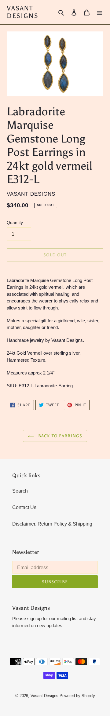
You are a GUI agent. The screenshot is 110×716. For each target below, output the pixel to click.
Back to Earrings (59, 436)
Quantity (15, 222)
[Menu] (99, 12)
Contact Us (24, 507)
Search (20, 491)
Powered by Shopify (77, 695)
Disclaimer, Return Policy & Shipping (52, 523)
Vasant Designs (22, 12)
